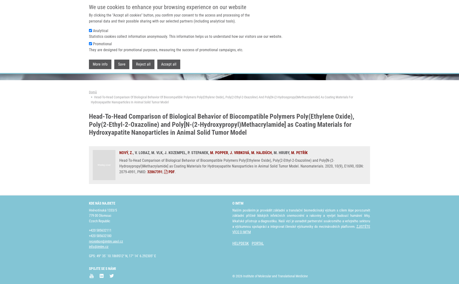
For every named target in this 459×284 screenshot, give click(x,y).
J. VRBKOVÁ (239, 152)
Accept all (168, 64)
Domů (93, 92)
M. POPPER (219, 152)
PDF (171, 172)
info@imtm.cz (99, 247)
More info (100, 64)
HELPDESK (240, 243)
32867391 (155, 172)
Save (122, 64)
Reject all (143, 64)
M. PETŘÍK (299, 152)
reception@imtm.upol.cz (106, 241)
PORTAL (258, 243)
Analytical (100, 30)
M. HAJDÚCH (261, 152)
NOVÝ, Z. (126, 152)
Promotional (102, 44)
